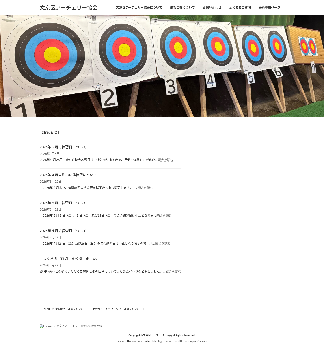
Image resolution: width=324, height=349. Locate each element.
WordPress (138, 341)
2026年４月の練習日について (63, 231)
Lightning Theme (161, 341)
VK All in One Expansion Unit (190, 341)
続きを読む (165, 160)
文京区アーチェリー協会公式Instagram (79, 325)
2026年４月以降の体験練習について (68, 175)
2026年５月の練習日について (63, 203)
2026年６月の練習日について (63, 147)
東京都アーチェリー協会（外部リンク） (116, 309)
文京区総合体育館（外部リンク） (64, 309)
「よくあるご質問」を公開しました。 (70, 258)
